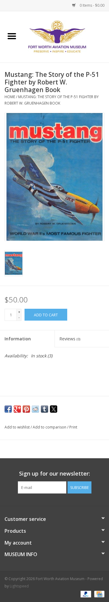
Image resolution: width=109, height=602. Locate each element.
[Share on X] (53, 409)
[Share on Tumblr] (44, 409)
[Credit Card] (98, 593)
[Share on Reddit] (35, 409)
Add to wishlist (18, 427)
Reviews (69, 339)
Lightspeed (19, 586)
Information (18, 339)
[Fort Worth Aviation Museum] (66, 36)
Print (73, 427)
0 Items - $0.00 (91, 5)
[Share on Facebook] (8, 409)
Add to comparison (50, 427)
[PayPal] (85, 593)
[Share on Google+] (17, 409)
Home (10, 96)
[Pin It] (26, 409)
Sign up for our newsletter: (54, 473)
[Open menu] (12, 36)
